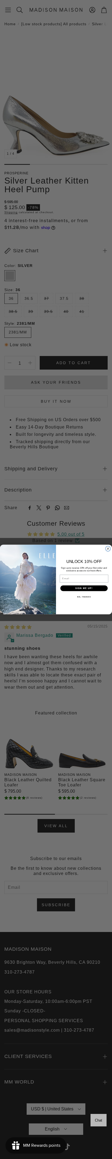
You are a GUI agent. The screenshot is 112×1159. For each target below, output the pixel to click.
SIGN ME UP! (84, 588)
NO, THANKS (84, 597)
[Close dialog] (108, 548)
